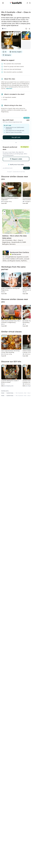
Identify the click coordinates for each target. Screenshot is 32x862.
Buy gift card (16, 137)
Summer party (5, 390)
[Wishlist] (26, 29)
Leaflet (27, 233)
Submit (27, 168)
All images (17, 32)
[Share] (29, 29)
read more (9, 88)
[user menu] (27, 3)
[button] (16, 220)
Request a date (17, 159)
